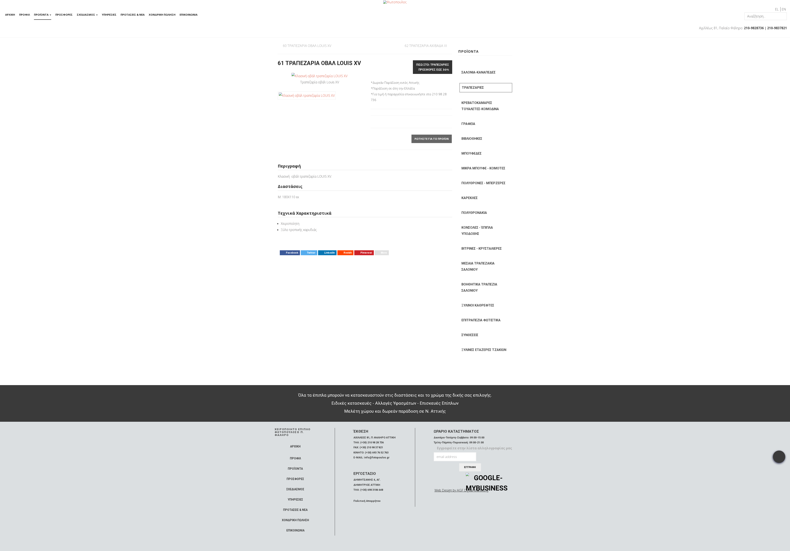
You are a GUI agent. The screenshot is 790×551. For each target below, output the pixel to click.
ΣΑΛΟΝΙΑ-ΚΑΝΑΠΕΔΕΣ (478, 72)
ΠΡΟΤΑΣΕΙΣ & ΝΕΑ (133, 14)
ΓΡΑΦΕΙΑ (468, 124)
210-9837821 (777, 28)
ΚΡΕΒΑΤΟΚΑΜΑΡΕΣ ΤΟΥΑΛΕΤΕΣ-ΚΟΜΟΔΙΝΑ (480, 106)
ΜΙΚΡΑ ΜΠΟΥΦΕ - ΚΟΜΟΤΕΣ (483, 168)
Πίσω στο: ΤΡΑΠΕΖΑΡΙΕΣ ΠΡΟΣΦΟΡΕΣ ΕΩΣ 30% (432, 67)
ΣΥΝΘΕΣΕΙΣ (469, 335)
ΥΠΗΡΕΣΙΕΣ (109, 14)
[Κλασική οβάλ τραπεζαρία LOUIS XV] (319, 75)
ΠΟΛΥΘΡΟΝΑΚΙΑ (474, 213)
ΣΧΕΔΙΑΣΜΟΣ (86, 14)
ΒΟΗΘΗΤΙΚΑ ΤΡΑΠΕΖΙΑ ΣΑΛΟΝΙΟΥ (479, 287)
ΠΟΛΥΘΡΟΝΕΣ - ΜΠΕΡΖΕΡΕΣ (483, 183)
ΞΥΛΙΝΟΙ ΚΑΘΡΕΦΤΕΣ (477, 305)
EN (784, 9)
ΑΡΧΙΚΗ (10, 14)
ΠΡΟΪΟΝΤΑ (41, 14)
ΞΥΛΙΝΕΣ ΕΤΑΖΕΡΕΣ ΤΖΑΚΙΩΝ (483, 350)
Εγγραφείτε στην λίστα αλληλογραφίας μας (474, 448)
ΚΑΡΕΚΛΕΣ (469, 198)
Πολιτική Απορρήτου (366, 500)
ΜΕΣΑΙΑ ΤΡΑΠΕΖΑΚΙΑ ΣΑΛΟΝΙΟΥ (478, 266)
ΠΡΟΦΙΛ (24, 14)
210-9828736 (754, 28)
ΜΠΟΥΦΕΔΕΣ (471, 153)
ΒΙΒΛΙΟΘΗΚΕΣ (471, 139)
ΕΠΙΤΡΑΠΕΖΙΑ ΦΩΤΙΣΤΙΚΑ (481, 320)
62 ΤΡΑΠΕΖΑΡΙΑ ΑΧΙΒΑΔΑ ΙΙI (426, 46)
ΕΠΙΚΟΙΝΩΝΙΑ (189, 14)
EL (777, 9)
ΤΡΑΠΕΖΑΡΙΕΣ (473, 88)
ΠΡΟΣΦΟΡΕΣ (64, 14)
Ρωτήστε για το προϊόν (432, 139)
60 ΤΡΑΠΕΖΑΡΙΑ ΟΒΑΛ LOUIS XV (307, 46)
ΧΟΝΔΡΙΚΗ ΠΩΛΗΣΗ (162, 14)
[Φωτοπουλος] (395, 2)
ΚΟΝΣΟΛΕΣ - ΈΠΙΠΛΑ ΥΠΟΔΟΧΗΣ (477, 231)
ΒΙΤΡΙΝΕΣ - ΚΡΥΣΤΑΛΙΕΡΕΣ (481, 248)
